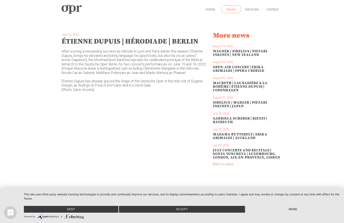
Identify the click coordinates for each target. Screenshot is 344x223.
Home (210, 9)
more (293, 209)
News (231, 9)
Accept (182, 209)
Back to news (223, 164)
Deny (71, 209)
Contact (273, 9)
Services (252, 9)
